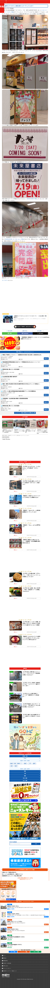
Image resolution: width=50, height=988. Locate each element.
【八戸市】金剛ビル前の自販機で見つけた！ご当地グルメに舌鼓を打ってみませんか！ (31, 716)
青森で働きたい (19, 351)
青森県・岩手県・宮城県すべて (16, 763)
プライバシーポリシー (7, 968)
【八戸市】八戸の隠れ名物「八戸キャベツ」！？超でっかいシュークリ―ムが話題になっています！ (31, 575)
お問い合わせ (5, 965)
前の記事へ (10, 330)
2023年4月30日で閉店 (32, 198)
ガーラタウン (5, 280)
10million (8, 439)
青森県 (12, 8)
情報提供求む (5, 960)
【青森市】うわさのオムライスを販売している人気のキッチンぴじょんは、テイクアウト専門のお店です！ (31, 638)
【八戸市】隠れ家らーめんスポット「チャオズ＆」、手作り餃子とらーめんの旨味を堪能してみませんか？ (31, 705)
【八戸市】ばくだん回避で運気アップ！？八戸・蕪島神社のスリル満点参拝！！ (31, 695)
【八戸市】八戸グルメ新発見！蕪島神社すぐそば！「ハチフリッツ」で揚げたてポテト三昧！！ (31, 684)
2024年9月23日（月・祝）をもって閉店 (14, 239)
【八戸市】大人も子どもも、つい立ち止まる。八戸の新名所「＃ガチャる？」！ (31, 468)
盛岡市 (34, 763)
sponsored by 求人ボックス (29, 351)
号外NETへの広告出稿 (7, 963)
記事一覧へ (25, 330)
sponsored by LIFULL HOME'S (28, 901)
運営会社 (4, 958)
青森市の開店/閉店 (5, 437)
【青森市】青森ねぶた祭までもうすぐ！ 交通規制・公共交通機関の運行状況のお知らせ (31, 541)
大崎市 (11, 766)
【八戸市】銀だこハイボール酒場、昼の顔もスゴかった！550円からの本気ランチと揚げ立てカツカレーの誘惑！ (31, 623)
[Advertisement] (25, 451)
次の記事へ (39, 330)
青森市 (4, 439)
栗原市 (16, 766)
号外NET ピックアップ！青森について (10, 970)
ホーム (4, 955)
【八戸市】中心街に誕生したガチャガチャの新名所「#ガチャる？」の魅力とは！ (31, 483)
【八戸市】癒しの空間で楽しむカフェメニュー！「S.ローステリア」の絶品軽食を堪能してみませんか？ (31, 673)
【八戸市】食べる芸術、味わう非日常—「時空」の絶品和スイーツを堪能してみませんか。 (31, 589)
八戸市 (30, 763)
